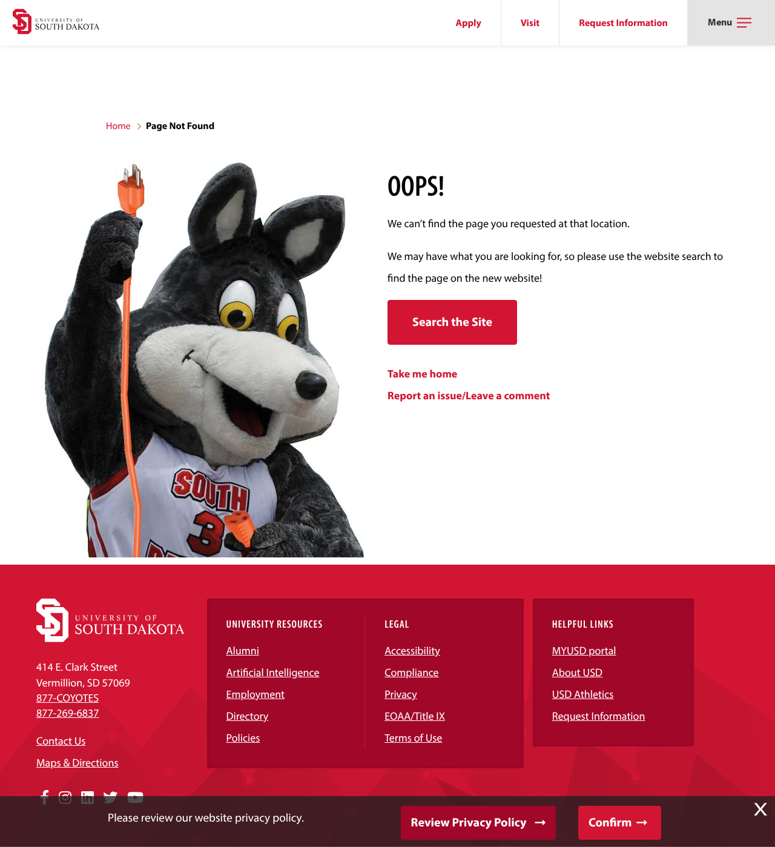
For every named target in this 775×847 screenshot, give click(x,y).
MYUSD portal (584, 650)
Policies (243, 738)
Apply (468, 23)
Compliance (411, 672)
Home (118, 126)
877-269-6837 (67, 713)
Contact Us (60, 741)
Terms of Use (413, 738)
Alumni (242, 650)
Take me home (422, 373)
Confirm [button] (610, 822)
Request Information (623, 23)
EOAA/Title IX (414, 716)
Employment (255, 694)
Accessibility (412, 650)
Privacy (400, 694)
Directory (247, 716)
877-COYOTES (67, 698)
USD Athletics (583, 694)
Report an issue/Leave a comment (469, 395)
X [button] (760, 809)
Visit (530, 23)
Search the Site (452, 322)
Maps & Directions (77, 762)
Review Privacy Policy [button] (469, 822)
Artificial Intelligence (273, 672)
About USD (577, 672)
